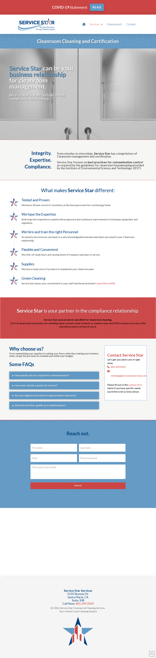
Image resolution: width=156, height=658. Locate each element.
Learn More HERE (105, 283)
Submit (78, 485)
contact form (135, 384)
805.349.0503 (118, 366)
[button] (54, 375)
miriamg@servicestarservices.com (129, 375)
